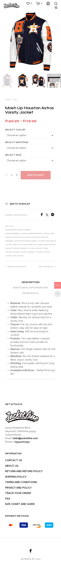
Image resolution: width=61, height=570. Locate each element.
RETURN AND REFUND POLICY (24, 471)
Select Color (15, 129)
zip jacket (18, 256)
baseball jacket (19, 234)
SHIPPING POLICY (16, 476)
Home (7, 100)
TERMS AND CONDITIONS (21, 482)
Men (15, 100)
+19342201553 (21, 441)
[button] (29, 3)
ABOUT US (11, 465)
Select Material (17, 142)
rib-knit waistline (38, 245)
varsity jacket (36, 252)
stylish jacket (34, 248)
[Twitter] (48, 215)
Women (27, 230)
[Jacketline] (30, 551)
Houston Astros (21, 237)
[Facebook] (43, 215)
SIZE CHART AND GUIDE (20, 504)
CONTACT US (13, 460)
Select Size (13, 155)
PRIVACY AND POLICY (18, 487)
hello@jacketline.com (25, 438)
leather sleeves (22, 241)
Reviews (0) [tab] (30, 293)
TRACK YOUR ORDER (18, 493)
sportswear (19, 248)
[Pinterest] (53, 215)
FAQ (7, 498)
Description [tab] (30, 282)
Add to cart (35, 175)
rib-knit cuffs (20, 245)
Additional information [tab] (30, 287)
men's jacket (38, 241)
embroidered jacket (39, 234)
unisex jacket (20, 252)
